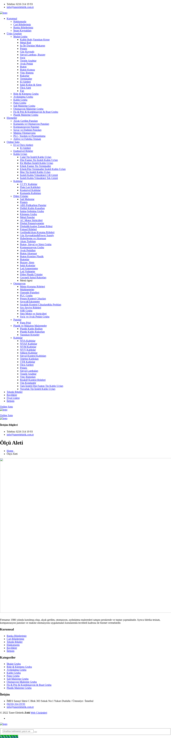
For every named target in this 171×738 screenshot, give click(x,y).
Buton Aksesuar (28, 253)
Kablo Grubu (20, 99)
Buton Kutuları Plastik (32, 256)
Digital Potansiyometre (32, 223)
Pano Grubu (19, 102)
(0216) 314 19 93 (16, 704)
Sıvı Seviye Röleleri (30, 307)
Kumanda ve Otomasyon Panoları (31, 123)
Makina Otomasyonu (24, 133)
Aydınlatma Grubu (23, 96)
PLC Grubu (26, 295)
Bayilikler (12, 395)
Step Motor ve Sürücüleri (33, 313)
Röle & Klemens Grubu (26, 93)
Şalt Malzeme (27, 199)
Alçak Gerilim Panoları (25, 120)
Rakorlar (24, 75)
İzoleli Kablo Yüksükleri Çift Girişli (39, 175)
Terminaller (26, 78)
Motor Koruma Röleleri (32, 286)
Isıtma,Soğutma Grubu (32, 211)
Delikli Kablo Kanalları (32, 208)
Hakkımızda (19, 21)
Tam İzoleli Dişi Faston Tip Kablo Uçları (41, 385)
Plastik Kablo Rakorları (32, 331)
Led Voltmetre (27, 271)
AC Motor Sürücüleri (31, 220)
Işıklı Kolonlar (27, 265)
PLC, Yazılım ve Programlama (29, 136)
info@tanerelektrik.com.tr (20, 7)
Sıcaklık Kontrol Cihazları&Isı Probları (40, 304)
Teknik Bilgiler (15, 391)
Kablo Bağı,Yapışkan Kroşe (35, 39)
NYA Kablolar (27, 340)
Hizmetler (12, 117)
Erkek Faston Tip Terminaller (35, 166)
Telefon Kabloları (29, 358)
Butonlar (24, 259)
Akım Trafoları (28, 241)
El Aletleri (25, 81)
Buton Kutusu (27, 69)
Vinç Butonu (27, 72)
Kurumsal (12, 18)
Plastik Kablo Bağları (31, 328)
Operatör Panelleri (29, 292)
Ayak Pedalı (26, 63)
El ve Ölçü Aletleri (23, 145)
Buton (23, 66)
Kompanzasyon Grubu (32, 247)
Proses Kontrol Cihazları (33, 298)
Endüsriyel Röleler (23, 151)
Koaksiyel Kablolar (30, 190)
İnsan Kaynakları (22, 30)
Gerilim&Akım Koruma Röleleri (37, 232)
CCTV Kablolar (28, 184)
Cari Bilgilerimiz (22, 24)
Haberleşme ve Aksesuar (33, 238)
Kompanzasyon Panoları (26, 126)
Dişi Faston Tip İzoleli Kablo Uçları (39, 160)
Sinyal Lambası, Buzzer (32, 54)
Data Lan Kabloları (30, 187)
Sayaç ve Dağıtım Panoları (27, 129)
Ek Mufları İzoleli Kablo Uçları (36, 163)
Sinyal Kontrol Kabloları (33, 355)
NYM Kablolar (28, 346)
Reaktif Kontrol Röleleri (33, 379)
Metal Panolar (27, 217)
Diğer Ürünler (20, 196)
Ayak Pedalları (28, 250)
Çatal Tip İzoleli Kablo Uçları (35, 157)
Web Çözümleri (39, 712)
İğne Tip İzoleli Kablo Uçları (35, 172)
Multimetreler (27, 289)
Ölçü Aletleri (27, 364)
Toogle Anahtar (28, 60)
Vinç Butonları (28, 376)
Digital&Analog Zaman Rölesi (36, 226)
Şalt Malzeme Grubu (24, 105)
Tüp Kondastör (28, 382)
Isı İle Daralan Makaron (32, 45)
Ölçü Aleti (25, 87)
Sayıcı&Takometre (30, 301)
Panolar (17, 319)
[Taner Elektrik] (3, 12)
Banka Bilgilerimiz (23, 27)
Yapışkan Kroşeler (29, 334)
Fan (22, 90)
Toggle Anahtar (28, 373)
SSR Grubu (26, 310)
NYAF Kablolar (28, 343)
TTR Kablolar (27, 361)
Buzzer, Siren (27, 262)
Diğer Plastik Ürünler (31, 274)
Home (11, 450)
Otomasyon (19, 283)
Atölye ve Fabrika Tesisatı (27, 139)
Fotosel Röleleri (28, 229)
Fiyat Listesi (13, 398)
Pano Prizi (25, 322)
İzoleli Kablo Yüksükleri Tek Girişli (39, 178)
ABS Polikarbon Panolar (33, 205)
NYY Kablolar (28, 349)
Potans (23, 48)
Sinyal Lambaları (29, 370)
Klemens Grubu (28, 214)
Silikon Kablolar (28, 352)
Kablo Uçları (20, 154)
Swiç (22, 57)
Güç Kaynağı (27, 51)
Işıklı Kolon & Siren (30, 84)
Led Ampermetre (29, 268)
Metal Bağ (25, 42)
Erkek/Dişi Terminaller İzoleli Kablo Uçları (43, 169)
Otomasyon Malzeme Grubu (28, 108)
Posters (24, 202)
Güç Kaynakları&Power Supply (37, 235)
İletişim (10, 401)
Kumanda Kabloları (30, 193)
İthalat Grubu (20, 36)
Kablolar (18, 181)
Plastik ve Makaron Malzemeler (30, 325)
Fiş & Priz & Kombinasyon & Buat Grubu (35, 111)
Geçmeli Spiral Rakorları (33, 277)
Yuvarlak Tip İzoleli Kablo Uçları (37, 388)
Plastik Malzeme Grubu (25, 114)
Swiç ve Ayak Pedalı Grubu (34, 316)
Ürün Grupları (14, 33)
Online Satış (13, 142)
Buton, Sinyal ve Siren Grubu (35, 244)
